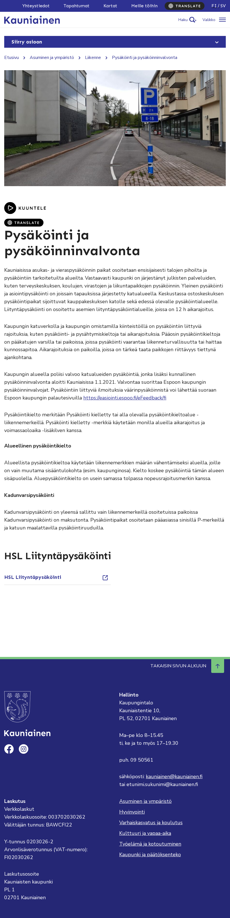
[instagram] (23, 749)
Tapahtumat (76, 5)
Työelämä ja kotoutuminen (150, 844)
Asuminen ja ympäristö (52, 57)
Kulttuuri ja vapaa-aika (145, 833)
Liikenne (93, 57)
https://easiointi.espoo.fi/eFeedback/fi (124, 397)
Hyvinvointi (132, 812)
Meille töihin (144, 5)
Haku (183, 19)
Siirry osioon (27, 42)
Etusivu (11, 57)
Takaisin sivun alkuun (178, 666)
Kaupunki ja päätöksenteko (150, 854)
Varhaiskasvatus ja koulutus (151, 822)
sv (223, 5)
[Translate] (184, 6)
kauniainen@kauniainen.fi (174, 776)
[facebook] (9, 749)
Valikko (209, 19)
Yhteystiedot (36, 5)
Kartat (110, 5)
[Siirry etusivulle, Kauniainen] (32, 19)
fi (214, 5)
